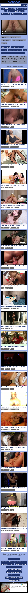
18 (12, 14)
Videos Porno (15, 47)
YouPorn (19, 50)
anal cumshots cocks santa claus (14, 567)
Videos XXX (21, 53)
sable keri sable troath (21, 564)
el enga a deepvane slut (14, 559)
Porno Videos (5, 53)
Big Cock (19, 8)
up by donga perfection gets (8, 561)
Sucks (16, 14)
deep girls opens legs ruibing (14, 569)
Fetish (24, 8)
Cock (15, 11)
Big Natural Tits (6, 14)
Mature (10, 11)
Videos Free (12, 50)
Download (4, 43)
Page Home (5, 8)
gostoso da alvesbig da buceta (14, 572)
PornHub (4, 50)
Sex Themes (23, 14)
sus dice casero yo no (14, 574)
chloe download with (14, 580)
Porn (22, 47)
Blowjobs (12, 8)
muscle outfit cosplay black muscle (14, 577)
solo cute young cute (21, 561)
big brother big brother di (8, 564)
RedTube (13, 53)
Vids (25, 50)
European (21, 11)
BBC (5, 11)
